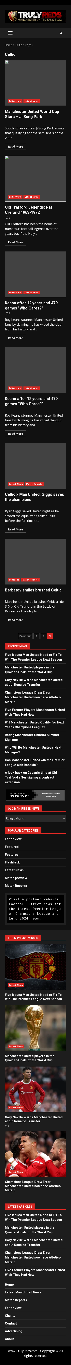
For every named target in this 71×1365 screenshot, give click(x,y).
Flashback (12, 862)
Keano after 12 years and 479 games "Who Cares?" (35, 274)
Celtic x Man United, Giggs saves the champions (35, 466)
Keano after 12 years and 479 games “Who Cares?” (35, 370)
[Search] (61, 33)
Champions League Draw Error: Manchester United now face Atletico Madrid (33, 697)
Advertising (13, 1331)
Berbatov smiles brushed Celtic (35, 561)
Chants (10, 1316)
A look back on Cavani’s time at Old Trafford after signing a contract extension (31, 777)
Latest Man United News (23, 1292)
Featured (12, 847)
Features (14, 579)
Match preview (16, 878)
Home (9, 1284)
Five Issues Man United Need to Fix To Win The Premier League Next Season (35, 967)
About (9, 1339)
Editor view (15, 101)
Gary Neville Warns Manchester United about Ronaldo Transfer (35, 1089)
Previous (25, 636)
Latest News (31, 101)
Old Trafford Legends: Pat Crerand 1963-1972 (35, 179)
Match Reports (34, 484)
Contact (11, 1323)
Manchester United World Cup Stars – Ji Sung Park (35, 83)
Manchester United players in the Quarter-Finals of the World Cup (35, 1028)
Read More (15, 146)
